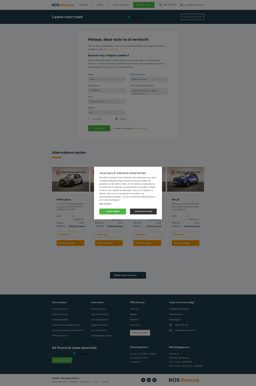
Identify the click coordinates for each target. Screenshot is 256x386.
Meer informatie (105, 204)
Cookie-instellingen (143, 211)
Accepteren (112, 211)
